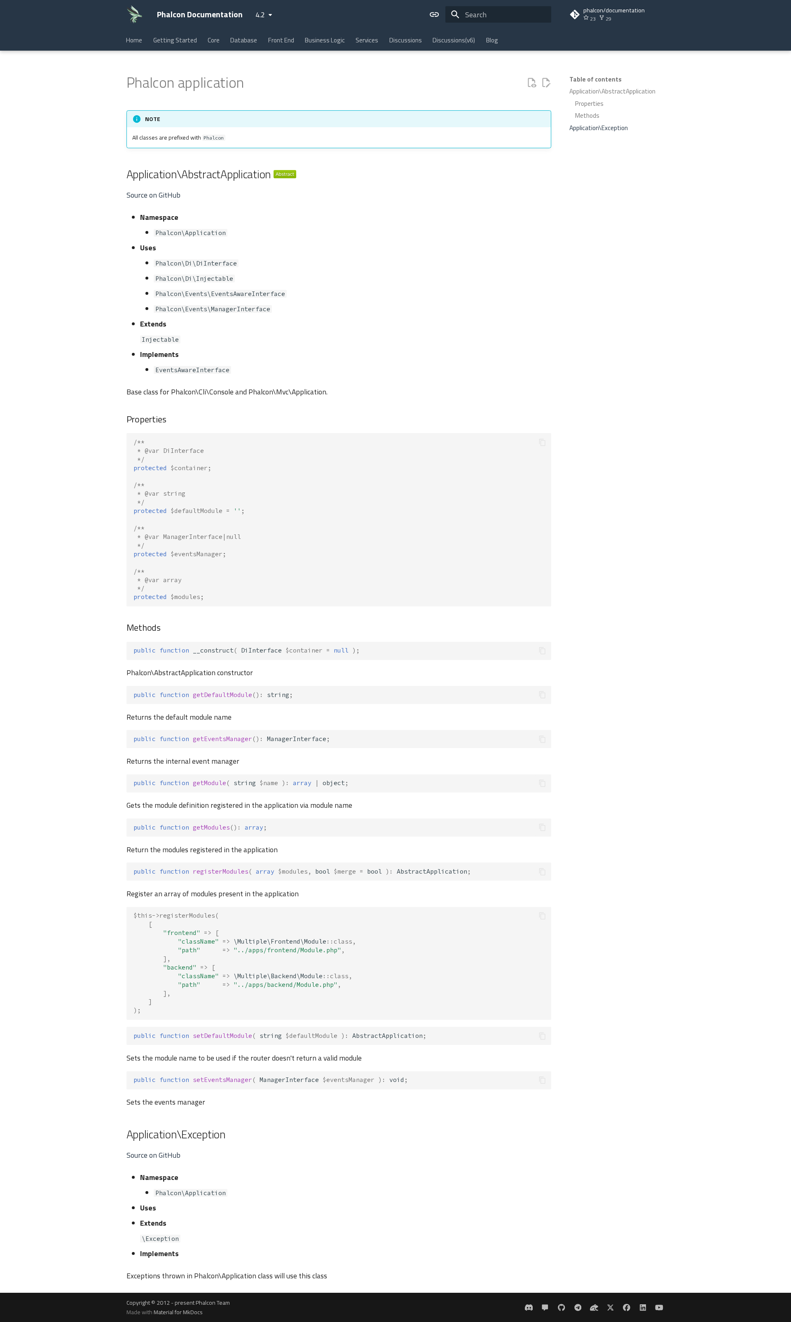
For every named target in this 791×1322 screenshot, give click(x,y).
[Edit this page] (546, 83)
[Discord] (529, 1307)
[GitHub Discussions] (545, 1307)
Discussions (405, 40)
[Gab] (594, 1307)
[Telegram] (578, 1307)
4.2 (260, 14)
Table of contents (595, 79)
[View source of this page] (531, 83)
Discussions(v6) (454, 40)
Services (367, 40)
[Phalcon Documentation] (134, 14)
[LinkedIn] (643, 1307)
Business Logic (325, 40)
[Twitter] (610, 1307)
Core (214, 40)
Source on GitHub (153, 195)
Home (134, 40)
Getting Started (175, 40)
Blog (492, 40)
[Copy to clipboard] (542, 442)
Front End (281, 40)
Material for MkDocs (178, 1312)
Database (244, 40)
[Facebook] (626, 1307)
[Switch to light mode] (435, 14)
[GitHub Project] (561, 1307)
